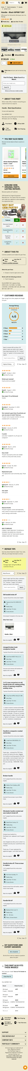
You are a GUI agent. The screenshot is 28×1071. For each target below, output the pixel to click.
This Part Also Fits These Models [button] (14, 966)
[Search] (19, 3)
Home (2, 7)
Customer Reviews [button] (14, 295)
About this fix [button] (12, 251)
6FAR (16, 1011)
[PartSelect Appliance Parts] (3, 2)
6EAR (16, 1000)
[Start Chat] (25, 1067)
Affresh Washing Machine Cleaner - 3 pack (11, 162)
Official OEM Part (19, 55)
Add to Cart (17, 63)
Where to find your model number (14, 91)
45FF (16, 989)
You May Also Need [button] (14, 138)
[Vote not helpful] (18, 639)
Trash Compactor (11, 7)
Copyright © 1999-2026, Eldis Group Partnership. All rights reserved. (14, 1057)
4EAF (16, 995)
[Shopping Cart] (25, 3)
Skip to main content (14, 47)
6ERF (16, 1005)
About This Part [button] (13, 98)
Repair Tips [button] (10, 548)
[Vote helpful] (14, 639)
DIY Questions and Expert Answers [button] (14, 945)
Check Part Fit (7, 976)
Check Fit (6, 87)
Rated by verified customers (10, 263)
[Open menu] (6, 2)
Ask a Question (14, 952)
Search (21, 358)
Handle (20, 7)
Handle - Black (9, 634)
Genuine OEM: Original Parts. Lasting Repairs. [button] (13, 186)
